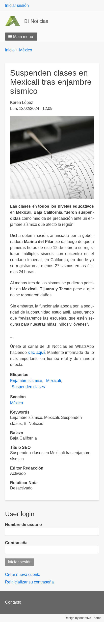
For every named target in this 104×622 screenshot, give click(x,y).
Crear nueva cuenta (22, 574)
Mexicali (53, 381)
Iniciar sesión (17, 5)
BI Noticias (36, 21)
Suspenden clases (28, 387)
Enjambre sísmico (26, 381)
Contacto (13, 602)
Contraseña (16, 543)
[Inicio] (14, 21)
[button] (21, 37)
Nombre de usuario (23, 524)
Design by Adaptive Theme (83, 618)
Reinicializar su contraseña (29, 582)
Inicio (10, 50)
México (25, 50)
